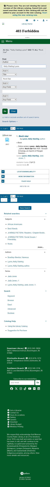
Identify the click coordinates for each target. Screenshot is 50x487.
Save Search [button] (25, 208)
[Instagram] (21, 389)
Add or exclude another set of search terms (21, 117)
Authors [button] (8, 252)
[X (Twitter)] (16, 389)
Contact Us (14, 412)
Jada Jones (12, 276)
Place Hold (26, 181)
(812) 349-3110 (33, 368)
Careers (13, 419)
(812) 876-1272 (34, 358)
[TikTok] (25, 389)
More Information (26, 176)
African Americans (15, 224)
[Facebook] (11, 389)
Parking (13, 417)
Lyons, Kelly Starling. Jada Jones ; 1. (22, 285)
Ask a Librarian (16, 410)
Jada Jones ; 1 (13, 280)
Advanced (12, 309)
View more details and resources (23, 454)
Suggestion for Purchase (17, 330)
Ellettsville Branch (15, 358)
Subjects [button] (8, 219)
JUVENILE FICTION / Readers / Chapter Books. (26, 233)
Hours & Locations (17, 415)
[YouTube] (29, 389)
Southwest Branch (15, 368)
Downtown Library (15, 348)
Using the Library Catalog (17, 326)
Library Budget (16, 424)
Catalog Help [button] (10, 321)
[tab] (25, 213)
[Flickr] (34, 389)
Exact (10, 304)
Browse (11, 300)
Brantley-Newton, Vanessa (18, 257)
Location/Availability (26, 172)
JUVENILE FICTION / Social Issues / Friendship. (22, 238)
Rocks (10, 244)
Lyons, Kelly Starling (15, 261)
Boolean (11, 313)
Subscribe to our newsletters (25, 379)
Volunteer (14, 422)
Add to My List (24, 186)
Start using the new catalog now (30, 13)
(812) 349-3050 (33, 348)
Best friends (12, 228)
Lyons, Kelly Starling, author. (19, 266)
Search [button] (7, 291)
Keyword (11, 296)
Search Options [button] (9, 121)
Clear (13, 111)
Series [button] (7, 271)
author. (33, 139)
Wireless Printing (16, 426)
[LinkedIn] (38, 389)
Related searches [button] (12, 213)
